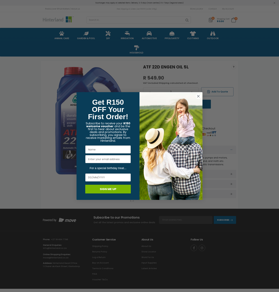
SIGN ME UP (108, 189)
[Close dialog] (198, 96)
